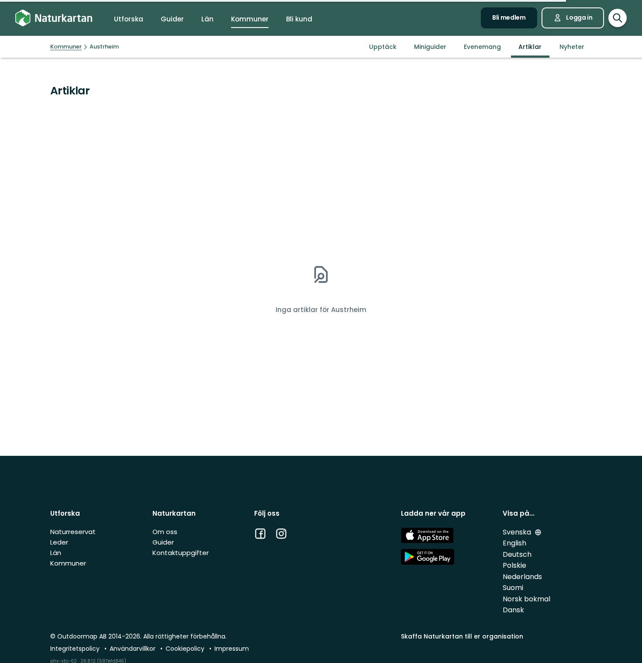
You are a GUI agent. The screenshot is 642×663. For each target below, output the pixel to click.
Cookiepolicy (186, 648)
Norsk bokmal (526, 599)
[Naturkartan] (53, 18)
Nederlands (522, 577)
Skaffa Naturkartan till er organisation (462, 636)
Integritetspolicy (75, 648)
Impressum (231, 648)
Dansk (513, 610)
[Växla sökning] (617, 18)
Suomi (513, 588)
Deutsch (517, 554)
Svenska (518, 532)
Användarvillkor (133, 648)
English (514, 543)
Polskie (514, 565)
